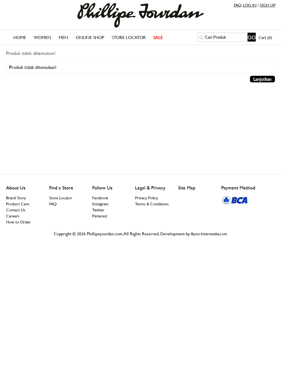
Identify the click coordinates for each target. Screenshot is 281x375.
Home (19, 37)
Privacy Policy (146, 197)
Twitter (98, 210)
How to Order (18, 222)
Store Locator (129, 37)
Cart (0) (265, 37)
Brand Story (16, 197)
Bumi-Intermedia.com (209, 233)
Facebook (100, 197)
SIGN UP (268, 5)
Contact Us (16, 210)
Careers (12, 216)
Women (42, 37)
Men (63, 37)
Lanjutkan (262, 79)
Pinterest (99, 216)
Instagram (100, 204)
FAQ (237, 5)
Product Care (17, 204)
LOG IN (250, 5)
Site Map (186, 188)
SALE (158, 37)
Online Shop (90, 37)
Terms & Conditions (152, 204)
